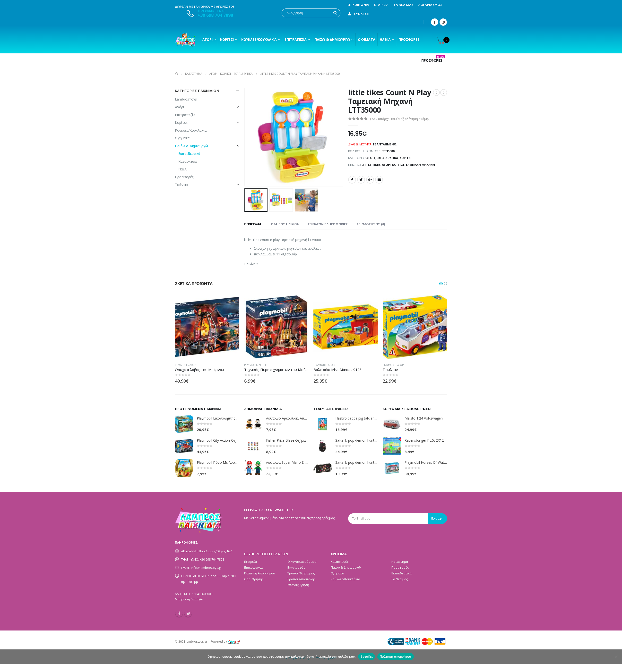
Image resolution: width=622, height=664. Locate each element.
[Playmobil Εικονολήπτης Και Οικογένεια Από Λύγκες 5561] (184, 424)
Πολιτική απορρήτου (395, 656)
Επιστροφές (296, 567)
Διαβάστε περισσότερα (231, 302)
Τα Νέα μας (403, 4)
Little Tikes (371, 165)
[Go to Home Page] (176, 74)
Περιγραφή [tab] (253, 224)
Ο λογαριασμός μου (302, 561)
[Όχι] (615, 656)
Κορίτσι (226, 39)
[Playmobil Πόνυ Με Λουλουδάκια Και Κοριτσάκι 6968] (184, 468)
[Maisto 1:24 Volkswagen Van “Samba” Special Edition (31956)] (392, 424)
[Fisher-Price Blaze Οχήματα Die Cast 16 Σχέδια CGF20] (253, 446)
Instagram (188, 613)
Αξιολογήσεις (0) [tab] (370, 224)
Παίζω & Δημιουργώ (332, 39)
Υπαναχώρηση (298, 585)
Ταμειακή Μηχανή (420, 165)
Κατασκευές (188, 161)
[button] (441, 283)
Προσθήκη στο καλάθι (439, 302)
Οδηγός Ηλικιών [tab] (285, 224)
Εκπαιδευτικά (387, 158)
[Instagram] (443, 22)
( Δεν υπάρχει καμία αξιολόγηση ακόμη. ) (400, 119)
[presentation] (245, 137)
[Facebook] (434, 22)
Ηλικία (385, 39)
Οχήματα (366, 39)
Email (379, 180)
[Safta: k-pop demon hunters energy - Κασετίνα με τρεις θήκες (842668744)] (322, 468)
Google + (370, 180)
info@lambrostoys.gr (206, 567)
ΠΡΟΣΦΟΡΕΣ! (432, 60)
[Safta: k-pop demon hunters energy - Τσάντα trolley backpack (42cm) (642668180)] (322, 446)
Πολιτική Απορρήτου (259, 573)
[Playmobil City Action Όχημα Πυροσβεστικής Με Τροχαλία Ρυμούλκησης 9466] (184, 446)
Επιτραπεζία (185, 114)
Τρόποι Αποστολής (301, 579)
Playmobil (181, 365)
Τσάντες (182, 184)
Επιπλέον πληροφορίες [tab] (328, 224)
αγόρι (386, 165)
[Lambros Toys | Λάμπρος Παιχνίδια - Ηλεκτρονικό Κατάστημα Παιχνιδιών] (186, 39)
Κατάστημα (399, 561)
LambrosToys (186, 99)
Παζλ (182, 169)
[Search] (335, 13)
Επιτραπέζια (296, 39)
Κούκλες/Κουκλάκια (259, 39)
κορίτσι (398, 165)
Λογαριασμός (430, 4)
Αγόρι (207, 39)
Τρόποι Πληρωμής (301, 573)
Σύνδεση (361, 14)
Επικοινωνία (358, 4)
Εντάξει (366, 656)
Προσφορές (409, 39)
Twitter (361, 180)
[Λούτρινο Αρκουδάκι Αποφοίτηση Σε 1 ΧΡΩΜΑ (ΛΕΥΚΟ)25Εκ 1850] (253, 424)
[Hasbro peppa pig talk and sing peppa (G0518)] (322, 424)
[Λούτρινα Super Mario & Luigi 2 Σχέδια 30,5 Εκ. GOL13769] (253, 468)
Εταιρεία (381, 4)
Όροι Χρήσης (253, 579)
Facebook (352, 180)
